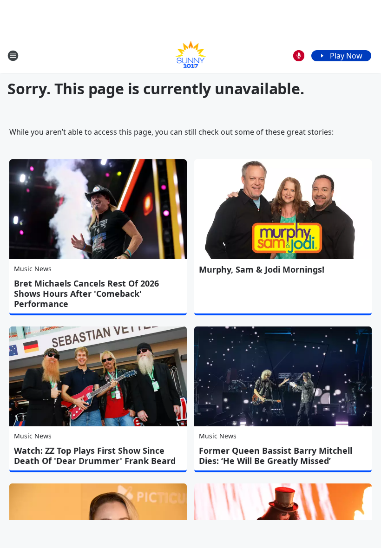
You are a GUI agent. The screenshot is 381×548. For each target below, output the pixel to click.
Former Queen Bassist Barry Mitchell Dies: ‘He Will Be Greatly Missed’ (275, 455)
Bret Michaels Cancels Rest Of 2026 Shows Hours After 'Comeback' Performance (86, 293)
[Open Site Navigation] (13, 55)
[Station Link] (191, 55)
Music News (33, 268)
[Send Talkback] (298, 55)
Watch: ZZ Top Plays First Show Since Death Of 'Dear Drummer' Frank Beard (95, 455)
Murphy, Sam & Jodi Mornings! (261, 269)
